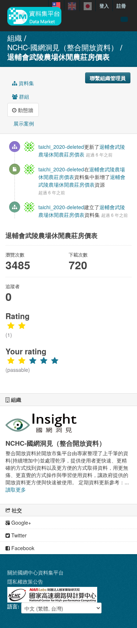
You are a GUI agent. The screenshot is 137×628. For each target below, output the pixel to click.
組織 (14, 37)
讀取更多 (15, 489)
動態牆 (24, 110)
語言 (12, 606)
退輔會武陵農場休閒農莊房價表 (58, 56)
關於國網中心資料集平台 (35, 572)
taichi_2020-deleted (61, 146)
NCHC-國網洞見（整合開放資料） (62, 47)
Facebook (22, 548)
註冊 (121, 5)
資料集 (25, 83)
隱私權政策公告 (25, 581)
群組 (23, 96)
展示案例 (23, 123)
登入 (104, 5)
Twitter (18, 535)
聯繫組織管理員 (108, 78)
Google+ (20, 522)
